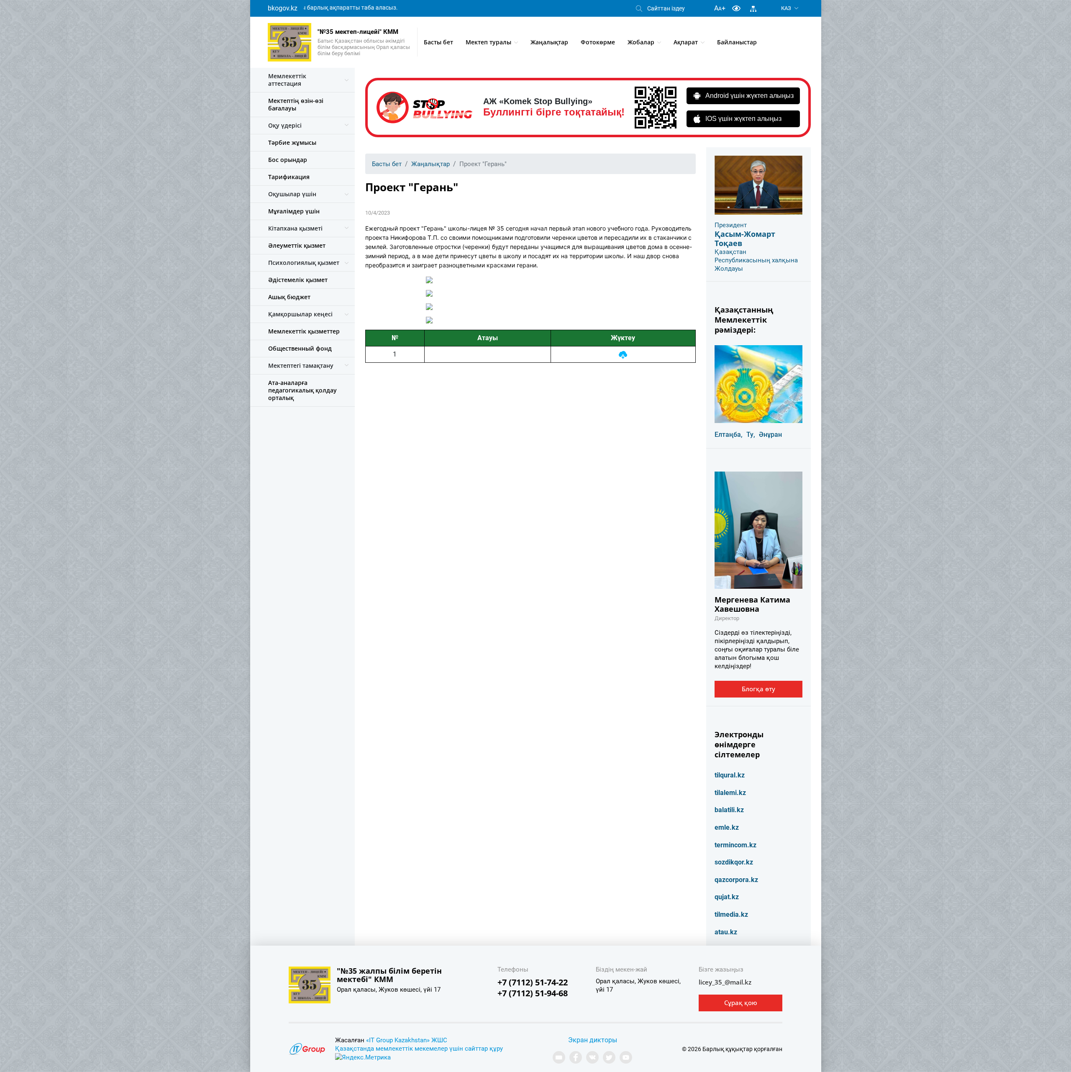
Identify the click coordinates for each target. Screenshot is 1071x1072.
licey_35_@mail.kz (725, 982)
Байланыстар (737, 42)
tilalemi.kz (730, 793)
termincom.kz (735, 845)
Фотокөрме (598, 42)
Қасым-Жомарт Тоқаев (745, 238)
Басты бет (438, 42)
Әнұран (770, 435)
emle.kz (727, 827)
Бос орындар (287, 160)
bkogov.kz (282, 8)
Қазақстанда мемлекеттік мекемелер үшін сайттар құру (419, 1048)
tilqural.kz (730, 775)
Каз (786, 8)
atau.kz (726, 932)
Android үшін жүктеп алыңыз (749, 95)
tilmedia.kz (731, 914)
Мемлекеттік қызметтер (304, 331)
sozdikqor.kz (734, 862)
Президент (731, 225)
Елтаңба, (729, 435)
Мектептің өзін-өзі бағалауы (295, 104)
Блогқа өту (758, 689)
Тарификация (289, 177)
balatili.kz (729, 810)
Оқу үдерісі (285, 125)
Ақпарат (686, 42)
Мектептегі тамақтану (300, 365)
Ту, (750, 435)
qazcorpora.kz (736, 880)
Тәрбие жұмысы (292, 142)
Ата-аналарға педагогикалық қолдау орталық (302, 390)
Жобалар (641, 42)
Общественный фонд (300, 348)
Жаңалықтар (549, 42)
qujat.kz (727, 897)
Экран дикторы (592, 1040)
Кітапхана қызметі (295, 228)
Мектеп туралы (488, 42)
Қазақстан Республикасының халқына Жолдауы (756, 260)
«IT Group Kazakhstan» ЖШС (406, 1040)
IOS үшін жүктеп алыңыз (743, 118)
